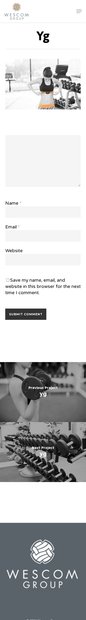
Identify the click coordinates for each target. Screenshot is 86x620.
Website (14, 250)
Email (12, 227)
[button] (79, 11)
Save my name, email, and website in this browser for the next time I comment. (43, 286)
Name (13, 203)
